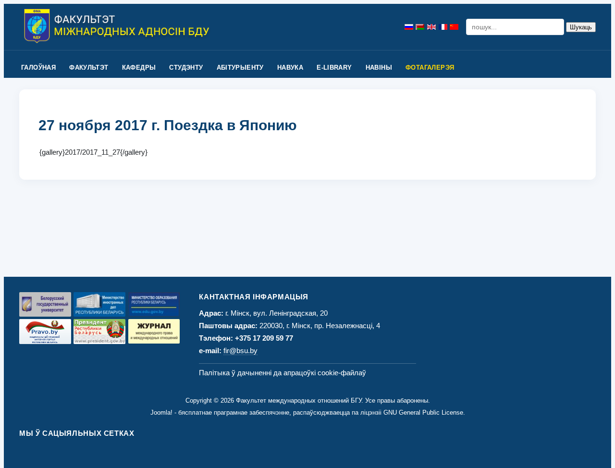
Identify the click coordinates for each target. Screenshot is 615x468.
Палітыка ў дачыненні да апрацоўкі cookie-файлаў (282, 373)
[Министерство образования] (154, 304)
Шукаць (581, 27)
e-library (334, 67)
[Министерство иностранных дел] (99, 304)
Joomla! (161, 412)
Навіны (379, 67)
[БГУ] (45, 304)
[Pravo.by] (45, 331)
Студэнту (186, 67)
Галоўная (38, 67)
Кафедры (139, 67)
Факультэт (89, 67)
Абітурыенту (240, 67)
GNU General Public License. (424, 412)
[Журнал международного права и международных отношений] (154, 331)
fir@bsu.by (240, 350)
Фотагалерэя (430, 67)
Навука (290, 67)
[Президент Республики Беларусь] (99, 331)
